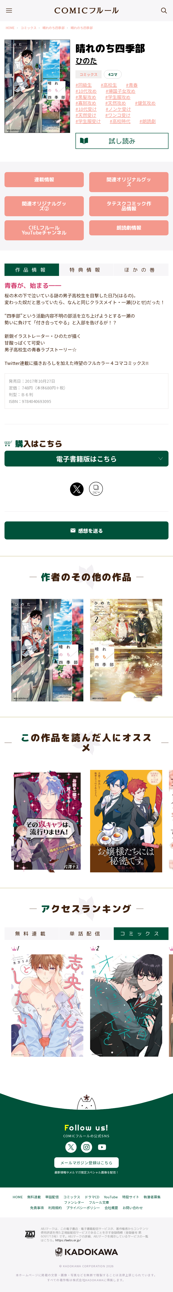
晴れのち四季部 (54, 28)
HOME (10, 28)
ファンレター (74, 1202)
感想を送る (86, 530)
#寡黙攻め (85, 103)
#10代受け (86, 109)
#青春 (132, 85)
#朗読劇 (147, 121)
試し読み (122, 141)
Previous (19, 819)
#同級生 (83, 85)
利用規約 (55, 1207)
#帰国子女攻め (120, 91)
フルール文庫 (99, 1202)
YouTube (111, 1196)
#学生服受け (88, 121)
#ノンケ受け (118, 109)
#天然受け (85, 115)
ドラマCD (92, 1196)
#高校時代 (120, 121)
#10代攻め (86, 91)
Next (154, 819)
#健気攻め (145, 103)
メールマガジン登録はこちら (86, 1162)
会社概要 (111, 1207)
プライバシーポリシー (83, 1207)
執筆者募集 (152, 1196)
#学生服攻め (117, 97)
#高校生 (109, 85)
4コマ (112, 74)
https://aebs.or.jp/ (68, 1240)
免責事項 (37, 1207)
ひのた (86, 61)
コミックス (28, 28)
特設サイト (130, 1196)
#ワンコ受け (117, 115)
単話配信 (52, 1196)
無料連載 (34, 1196)
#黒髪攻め (85, 97)
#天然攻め (115, 103)
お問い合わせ (133, 1207)
